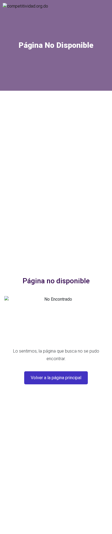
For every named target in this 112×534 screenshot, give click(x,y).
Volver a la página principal (56, 377)
